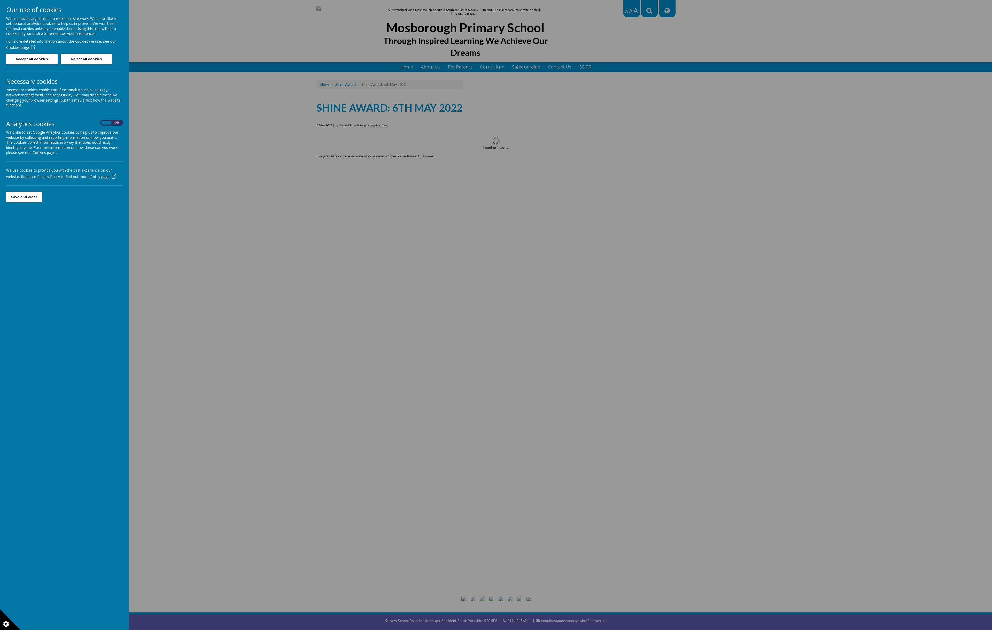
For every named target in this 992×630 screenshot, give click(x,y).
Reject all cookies (86, 59)
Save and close (24, 197)
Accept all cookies (32, 59)
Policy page (100, 176)
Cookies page (17, 47)
